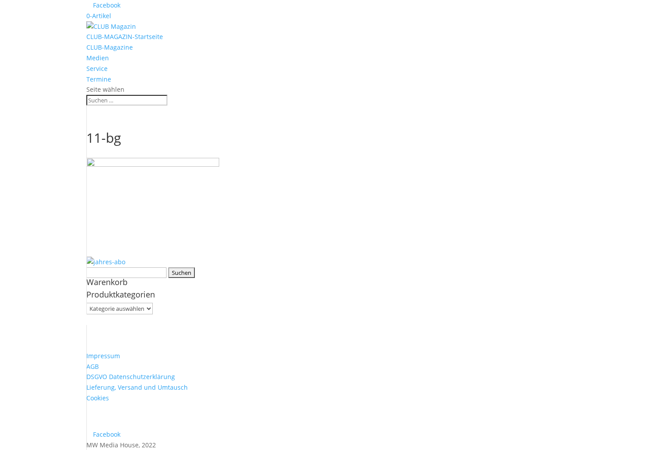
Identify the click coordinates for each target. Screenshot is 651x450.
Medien (97, 58)
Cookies (97, 398)
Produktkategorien (120, 294)
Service (97, 68)
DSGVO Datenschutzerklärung (130, 376)
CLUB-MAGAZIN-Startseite (124, 36)
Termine (98, 79)
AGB (92, 366)
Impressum (103, 356)
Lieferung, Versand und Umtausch (137, 387)
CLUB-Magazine (109, 47)
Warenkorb (107, 282)
